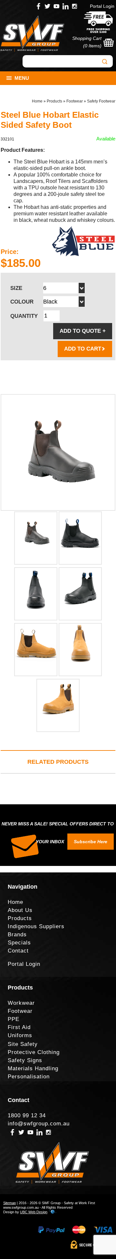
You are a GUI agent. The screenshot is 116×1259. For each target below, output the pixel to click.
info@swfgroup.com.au (39, 1124)
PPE (13, 1019)
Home (37, 101)
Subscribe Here (90, 841)
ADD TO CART (82, 349)
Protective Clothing (34, 1052)
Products (54, 101)
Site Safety (23, 1044)
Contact (18, 951)
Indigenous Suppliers (36, 926)
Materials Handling (33, 1068)
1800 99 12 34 (27, 1115)
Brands (17, 934)
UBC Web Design (33, 1212)
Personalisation (29, 1076)
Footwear (74, 101)
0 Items (92, 45)
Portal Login (102, 6)
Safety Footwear (101, 101)
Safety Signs (25, 1060)
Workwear (21, 1003)
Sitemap (9, 1203)
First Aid (19, 1027)
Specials (19, 943)
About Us (20, 910)
